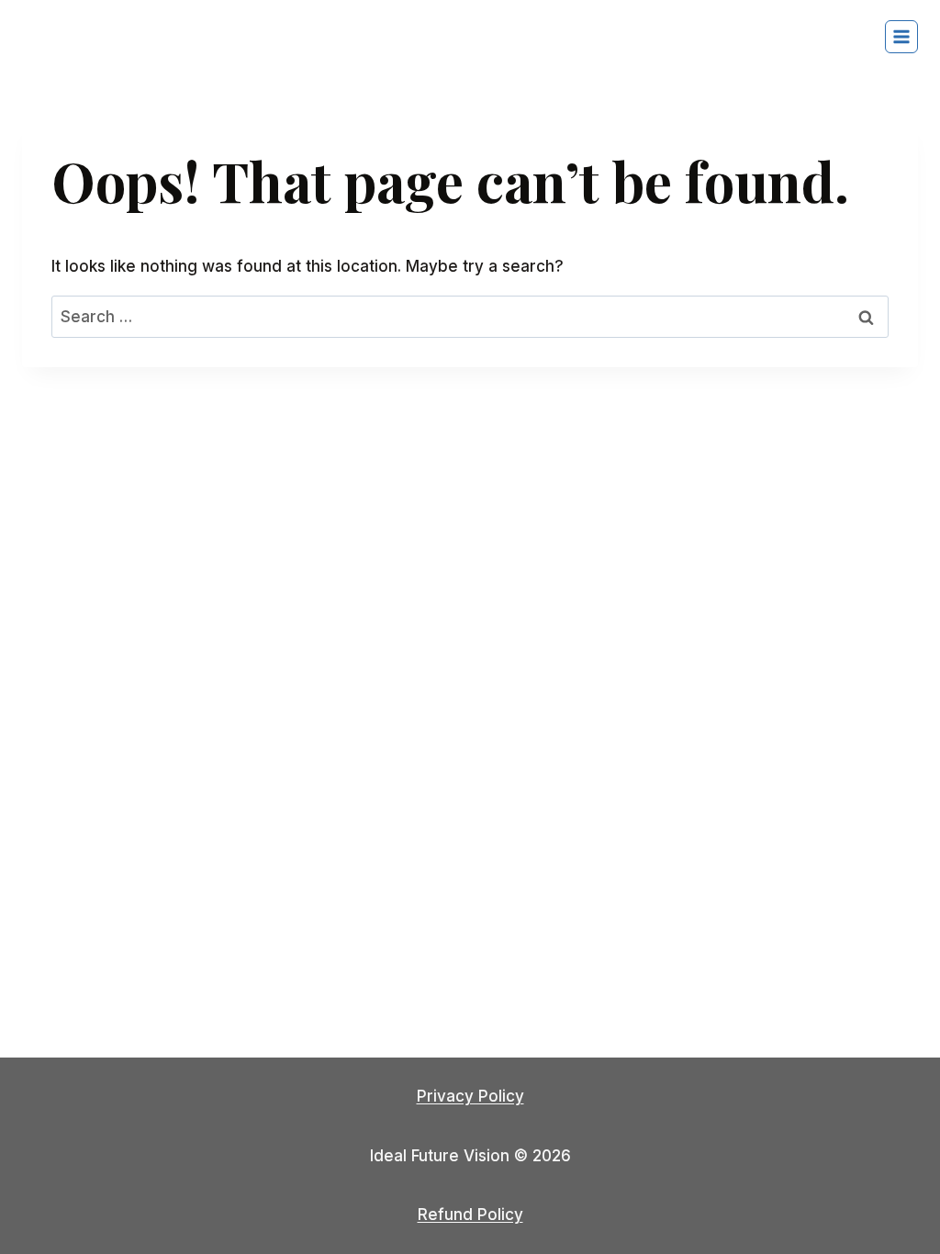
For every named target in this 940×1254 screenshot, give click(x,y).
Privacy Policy (470, 1096)
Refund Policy (470, 1214)
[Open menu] (901, 36)
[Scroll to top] (893, 1189)
